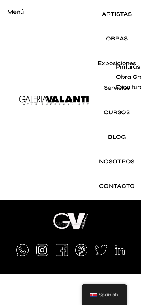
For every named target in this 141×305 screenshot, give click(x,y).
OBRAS (117, 38)
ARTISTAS (117, 13)
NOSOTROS (116, 161)
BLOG (117, 136)
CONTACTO (117, 185)
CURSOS (117, 112)
